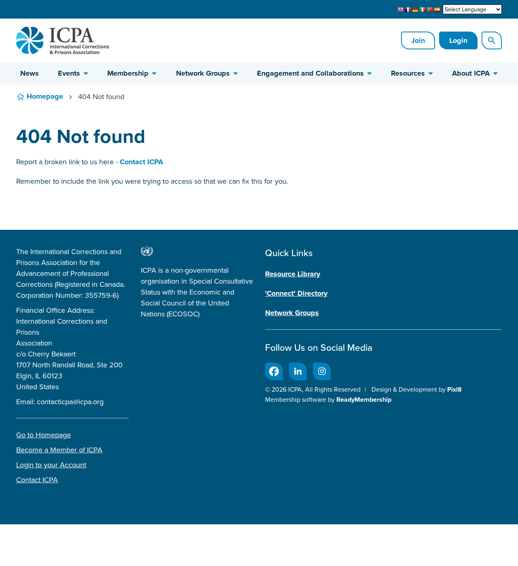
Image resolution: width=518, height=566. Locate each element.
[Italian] (422, 9)
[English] (400, 9)
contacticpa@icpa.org (70, 401)
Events (69, 73)
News (29, 73)
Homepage (45, 96)
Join (418, 40)
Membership (128, 73)
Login (458, 40)
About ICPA (471, 73)
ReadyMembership (363, 399)
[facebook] (274, 371)
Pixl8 (454, 389)
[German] (415, 9)
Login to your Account (51, 465)
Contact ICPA (141, 162)
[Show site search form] (492, 40)
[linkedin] (298, 371)
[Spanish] (437, 9)
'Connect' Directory (296, 293)
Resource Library (292, 274)
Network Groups (203, 73)
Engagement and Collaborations (310, 73)
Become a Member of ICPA (59, 450)
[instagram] (322, 371)
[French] (408, 9)
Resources (408, 73)
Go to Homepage (43, 435)
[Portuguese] (430, 9)
